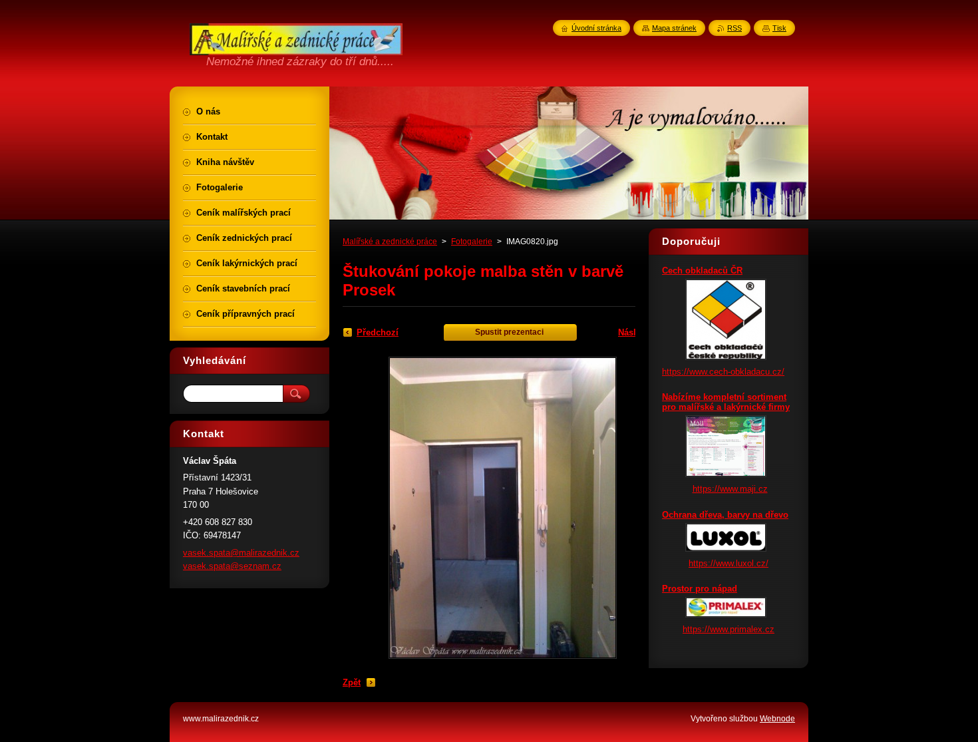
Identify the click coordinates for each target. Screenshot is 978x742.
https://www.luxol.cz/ (728, 563)
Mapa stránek (674, 28)
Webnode (777, 719)
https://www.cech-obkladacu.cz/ (723, 372)
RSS (734, 28)
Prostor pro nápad (699, 589)
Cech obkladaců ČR (702, 271)
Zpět (352, 682)
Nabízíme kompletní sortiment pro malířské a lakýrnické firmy (726, 402)
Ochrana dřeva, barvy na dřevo (725, 515)
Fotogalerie (471, 242)
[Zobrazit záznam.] (725, 357)
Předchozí (378, 332)
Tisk (779, 28)
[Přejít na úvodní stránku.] (296, 48)
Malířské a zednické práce (390, 242)
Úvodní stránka (596, 28)
